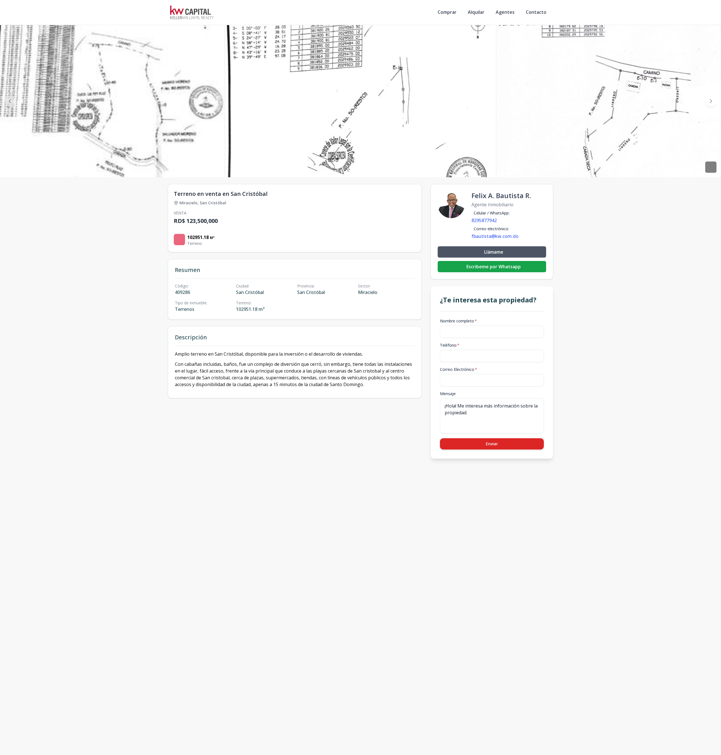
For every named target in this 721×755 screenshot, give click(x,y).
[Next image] (710, 101)
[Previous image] (10, 101)
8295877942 (484, 220)
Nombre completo (458, 321)
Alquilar (476, 12)
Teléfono (449, 345)
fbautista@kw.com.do (495, 236)
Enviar (492, 443)
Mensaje (448, 393)
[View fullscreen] (710, 167)
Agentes (505, 12)
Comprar (447, 12)
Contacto (536, 12)
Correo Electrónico (458, 369)
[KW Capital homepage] (192, 12)
